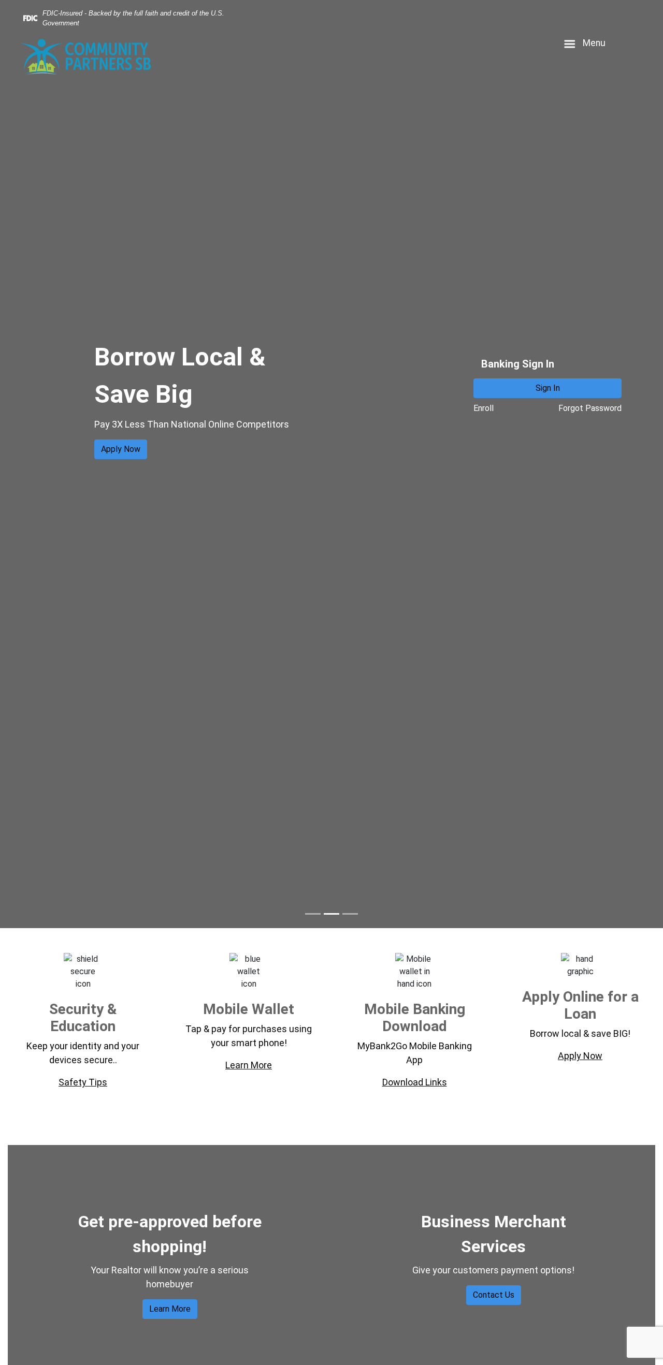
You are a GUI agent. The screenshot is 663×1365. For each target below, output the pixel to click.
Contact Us (493, 1295)
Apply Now (120, 449)
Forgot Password (590, 408)
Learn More (170, 1309)
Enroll (483, 408)
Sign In (548, 388)
